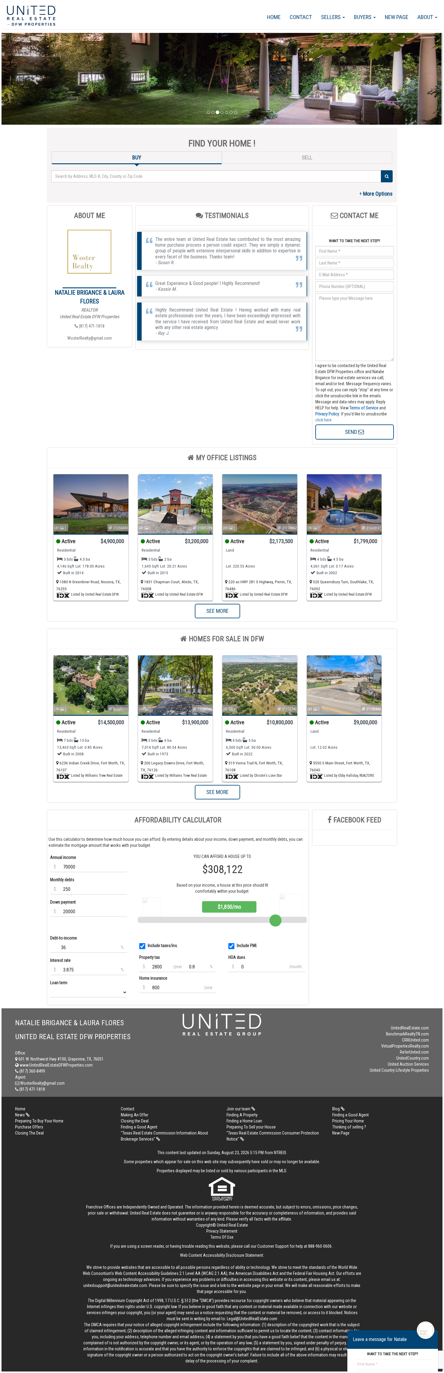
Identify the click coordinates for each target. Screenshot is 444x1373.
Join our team (239, 1108)
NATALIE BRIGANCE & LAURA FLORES (89, 297)
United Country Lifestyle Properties (399, 1070)
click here (323, 420)
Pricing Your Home (348, 1121)
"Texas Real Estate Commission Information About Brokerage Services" (164, 1136)
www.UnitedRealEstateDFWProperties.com (56, 1065)
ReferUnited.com (414, 1052)
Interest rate (60, 960)
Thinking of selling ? (349, 1127)
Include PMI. (247, 945)
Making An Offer (134, 1114)
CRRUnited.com (415, 1040)
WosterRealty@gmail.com (89, 338)
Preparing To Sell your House (251, 1127)
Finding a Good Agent (350, 1114)
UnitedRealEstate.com (410, 1028)
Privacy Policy (327, 413)
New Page (396, 17)
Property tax (149, 957)
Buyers (363, 17)
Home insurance (153, 978)
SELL (307, 157)
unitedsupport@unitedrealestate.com (115, 1285)
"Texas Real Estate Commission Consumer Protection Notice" (273, 1136)
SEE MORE (217, 611)
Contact (301, 17)
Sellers (331, 17)
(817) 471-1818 (91, 326)
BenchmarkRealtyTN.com (407, 1034)
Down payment (63, 902)
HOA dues (236, 957)
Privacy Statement (221, 1231)
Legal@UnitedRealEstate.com (252, 1318)
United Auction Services (408, 1064)
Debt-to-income (63, 938)
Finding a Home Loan (244, 1121)
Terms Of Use (222, 1237)
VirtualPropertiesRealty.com (405, 1046)
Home (274, 17)
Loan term (58, 982)
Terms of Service (363, 407)
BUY (136, 157)
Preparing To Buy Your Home (39, 1121)
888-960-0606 (320, 1246)
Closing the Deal (135, 1121)
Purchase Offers (29, 1127)
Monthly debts (62, 879)
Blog (336, 1108)
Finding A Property (242, 1114)
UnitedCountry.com (412, 1058)
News (20, 1114)
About (425, 17)
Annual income (63, 857)
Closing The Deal (29, 1133)
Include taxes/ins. (163, 945)
